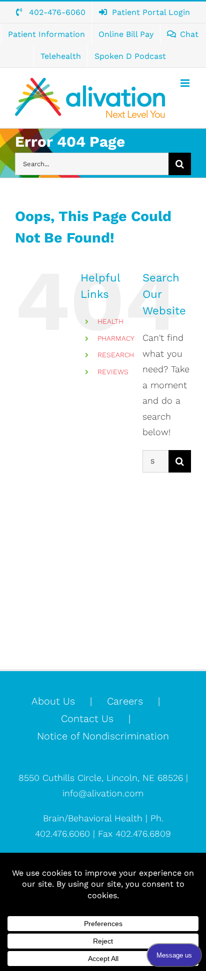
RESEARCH (116, 355)
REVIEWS (113, 372)
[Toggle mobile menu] (185, 83)
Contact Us (87, 719)
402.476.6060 (62, 833)
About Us (53, 701)
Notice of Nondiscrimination (103, 736)
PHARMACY (116, 338)
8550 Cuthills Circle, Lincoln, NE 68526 (102, 777)
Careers (125, 701)
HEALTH (111, 321)
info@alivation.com (103, 793)
